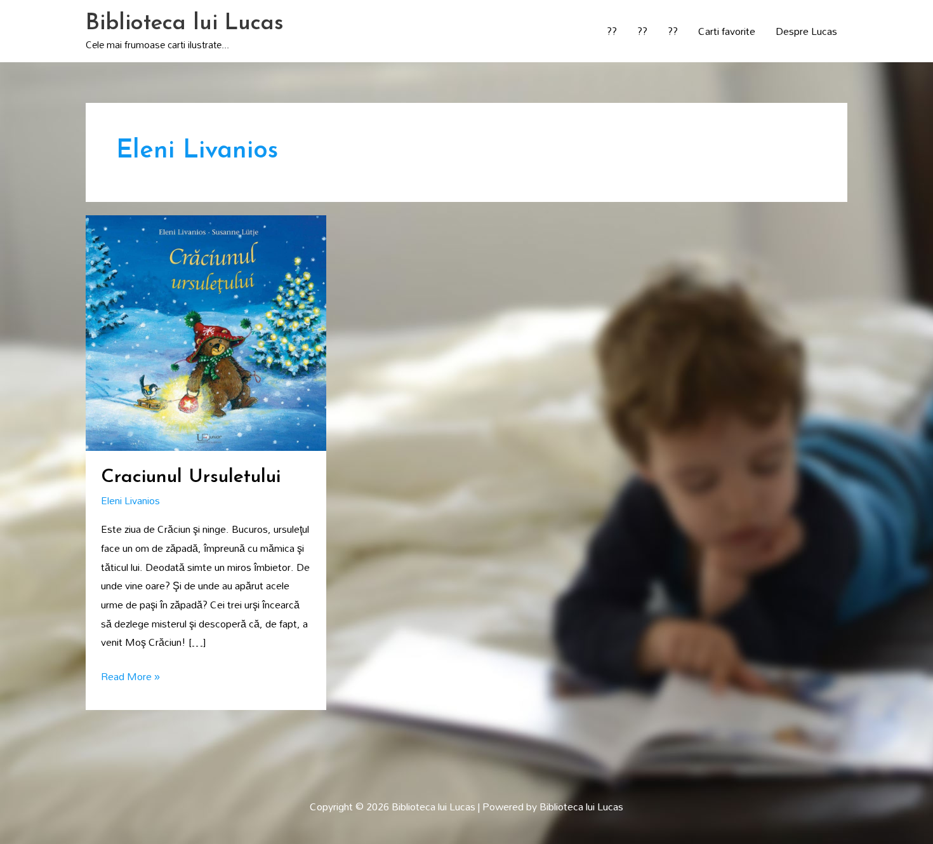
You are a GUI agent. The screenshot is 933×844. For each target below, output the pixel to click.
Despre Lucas (806, 31)
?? (612, 31)
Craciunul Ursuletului (191, 477)
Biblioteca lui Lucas (185, 24)
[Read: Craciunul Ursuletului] (206, 331)
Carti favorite (726, 31)
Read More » (130, 677)
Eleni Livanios (130, 500)
